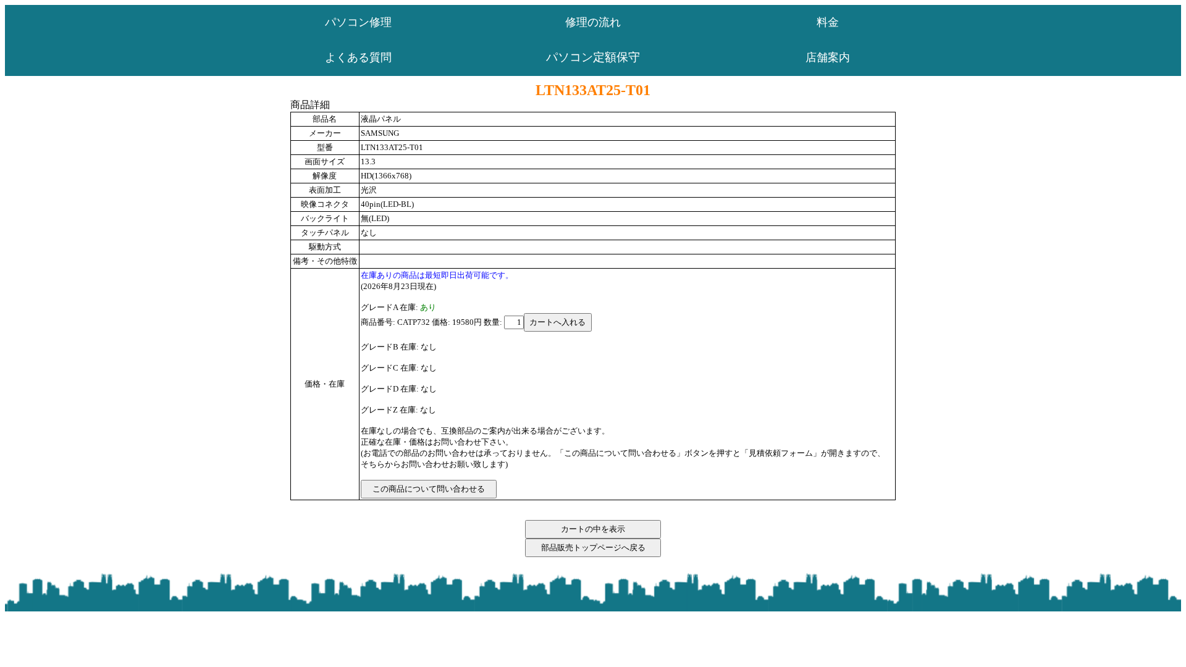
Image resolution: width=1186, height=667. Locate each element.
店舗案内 (827, 57)
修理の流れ (593, 22)
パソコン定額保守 (593, 57)
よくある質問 (358, 57)
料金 (828, 22)
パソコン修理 (358, 22)
